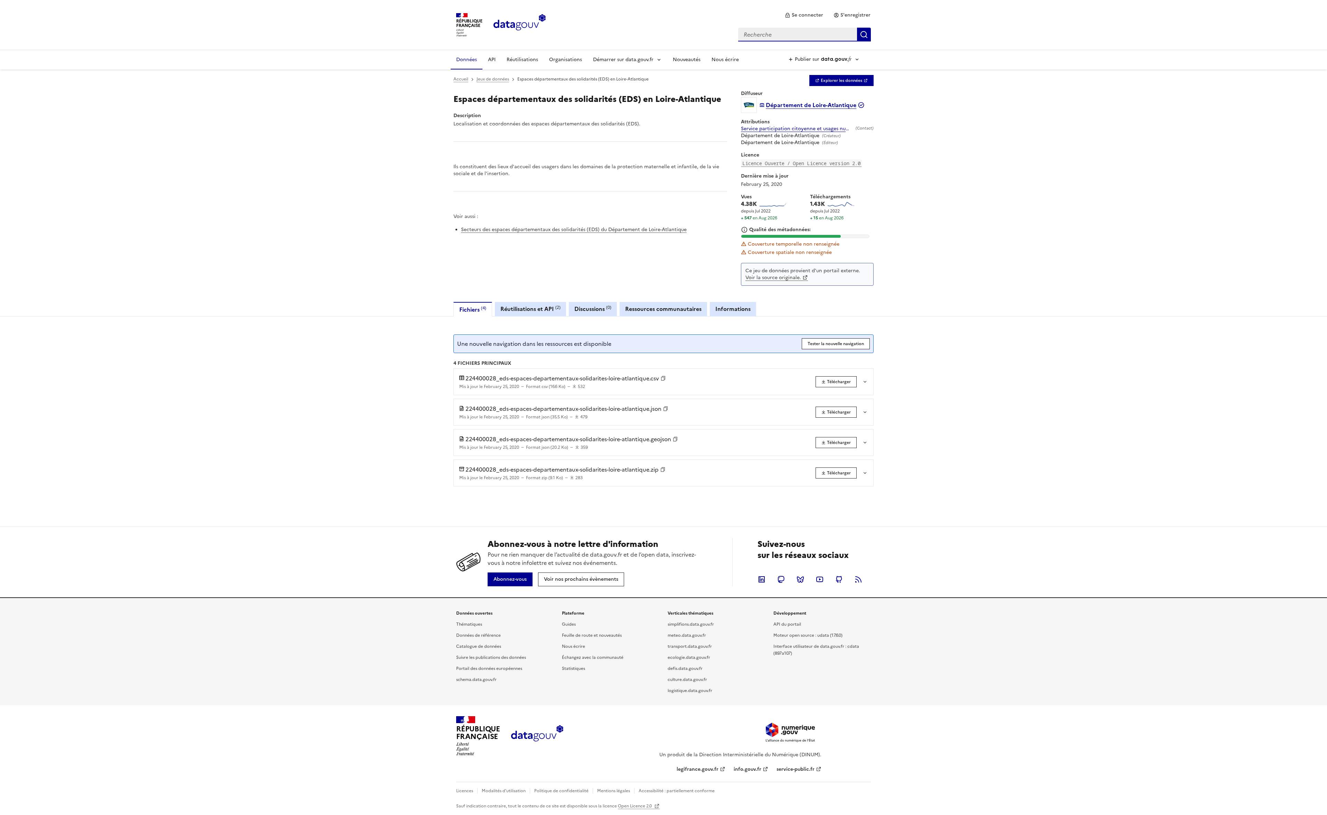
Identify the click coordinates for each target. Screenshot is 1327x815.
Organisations (565, 59)
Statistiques (573, 668)
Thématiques (469, 624)
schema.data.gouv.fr (476, 679)
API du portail (787, 624)
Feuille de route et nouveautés (592, 635)
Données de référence (478, 635)
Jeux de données (493, 79)
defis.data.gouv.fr (685, 668)
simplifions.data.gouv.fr (691, 624)
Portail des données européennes (489, 668)
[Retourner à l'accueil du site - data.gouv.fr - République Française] (537, 736)
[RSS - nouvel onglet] (858, 579)
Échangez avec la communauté (592, 657)
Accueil (460, 79)
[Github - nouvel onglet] (839, 579)
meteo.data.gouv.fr (687, 635)
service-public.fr (796, 769)
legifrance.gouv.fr (697, 769)
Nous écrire (725, 59)
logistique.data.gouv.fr (690, 691)
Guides (569, 624)
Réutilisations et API (530, 308)
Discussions (592, 308)
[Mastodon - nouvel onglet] (781, 579)
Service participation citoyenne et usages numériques (797, 128)
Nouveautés (686, 59)
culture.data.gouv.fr (687, 679)
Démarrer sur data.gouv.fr (623, 59)
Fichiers (472, 309)
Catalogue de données (478, 646)
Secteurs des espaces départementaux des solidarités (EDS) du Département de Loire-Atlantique (574, 229)
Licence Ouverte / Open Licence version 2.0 (801, 163)
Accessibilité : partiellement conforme (677, 791)
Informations (733, 309)
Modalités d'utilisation (504, 791)
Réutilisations (522, 59)
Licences (464, 791)
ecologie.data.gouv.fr (689, 657)
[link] (804, 15)
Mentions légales (613, 791)
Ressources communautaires (663, 309)
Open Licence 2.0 (635, 806)
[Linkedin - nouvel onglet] (762, 579)
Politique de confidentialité (561, 791)
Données (466, 59)
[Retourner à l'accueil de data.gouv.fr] (519, 24)
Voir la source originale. (773, 277)
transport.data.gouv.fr (690, 646)
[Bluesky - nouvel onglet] (800, 579)
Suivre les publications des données (491, 657)
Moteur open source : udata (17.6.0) (808, 635)
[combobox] (804, 34)
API (492, 59)
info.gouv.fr (747, 769)
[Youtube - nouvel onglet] (820, 579)
